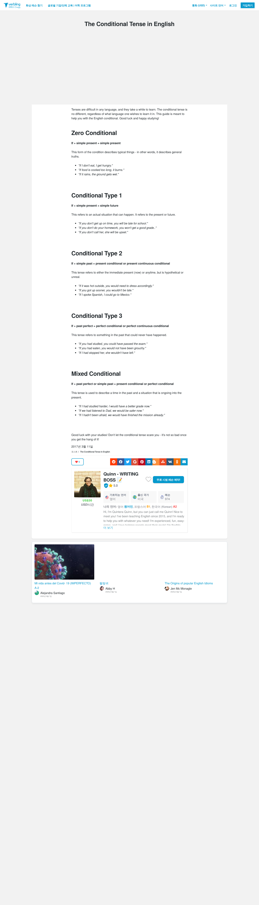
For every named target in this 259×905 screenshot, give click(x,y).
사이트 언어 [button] (216, 5)
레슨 (167, 495)
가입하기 (247, 5)
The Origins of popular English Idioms (189, 583)
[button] (199, 5)
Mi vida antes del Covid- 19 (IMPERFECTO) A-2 (63, 585)
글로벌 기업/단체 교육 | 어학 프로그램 (69, 5)
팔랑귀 (104, 583)
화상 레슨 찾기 (34, 5)
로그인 (233, 5)
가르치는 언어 (118, 495)
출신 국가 (143, 495)
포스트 (74, 451)
